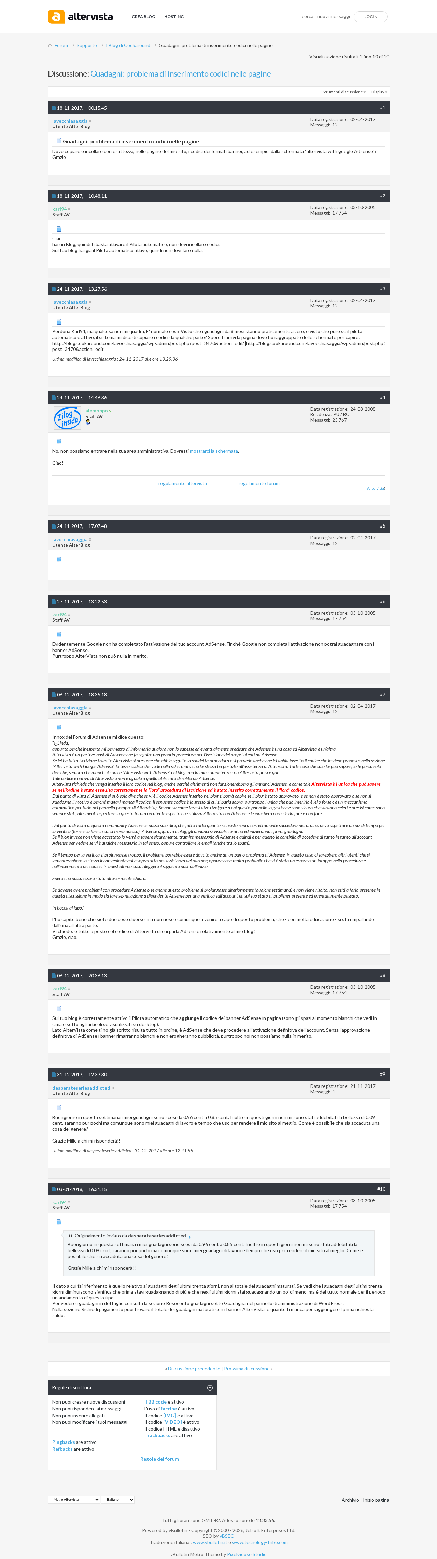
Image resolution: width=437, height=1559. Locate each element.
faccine (169, 1408)
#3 (382, 288)
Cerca (307, 16)
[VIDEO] (172, 1422)
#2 (382, 196)
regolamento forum (259, 483)
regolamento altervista (182, 483)
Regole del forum (159, 1459)
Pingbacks (63, 1442)
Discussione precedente (194, 1368)
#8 (382, 975)
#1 (382, 107)
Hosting (174, 16)
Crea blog (143, 16)
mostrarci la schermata (214, 451)
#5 (382, 526)
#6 (382, 601)
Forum (61, 45)
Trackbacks (157, 1435)
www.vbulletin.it (210, 1542)
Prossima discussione (247, 1368)
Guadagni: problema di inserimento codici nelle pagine (180, 73)
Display (377, 92)
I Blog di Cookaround (128, 45)
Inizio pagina (376, 1500)
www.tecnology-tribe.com (260, 1542)
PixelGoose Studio (247, 1554)
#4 (382, 397)
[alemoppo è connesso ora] (67, 418)
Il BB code (155, 1402)
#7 (382, 694)
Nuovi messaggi (333, 16)
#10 (381, 1189)
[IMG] (169, 1415)
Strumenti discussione (343, 92)
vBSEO (227, 1536)
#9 (382, 1074)
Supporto (87, 45)
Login (370, 16)
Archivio (350, 1500)
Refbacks (62, 1449)
